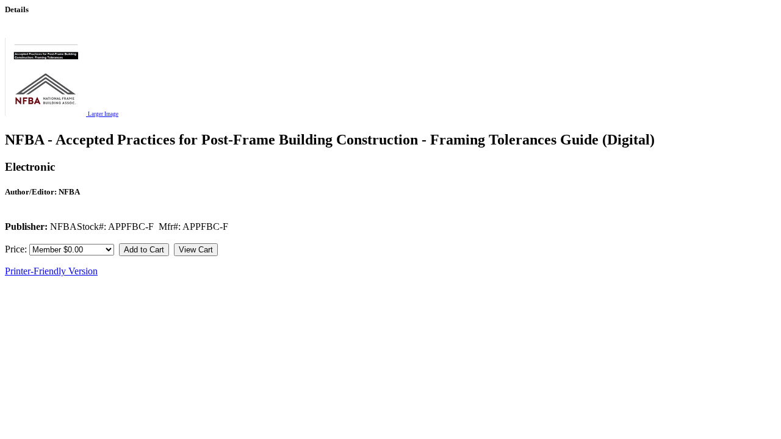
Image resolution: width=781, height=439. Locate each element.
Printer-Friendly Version (51, 271)
